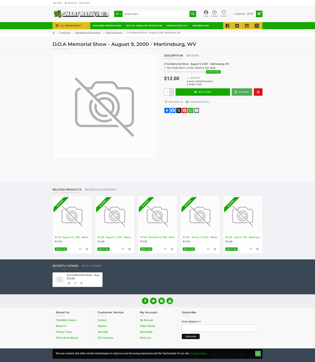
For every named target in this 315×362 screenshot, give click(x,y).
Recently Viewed (65, 265)
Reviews (192, 55)
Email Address (191, 322)
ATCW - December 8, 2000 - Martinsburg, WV (158, 237)
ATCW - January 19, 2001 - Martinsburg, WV (201, 237)
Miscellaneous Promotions (88, 32)
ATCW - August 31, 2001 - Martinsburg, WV (115, 237)
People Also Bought (101, 189)
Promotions (65, 32)
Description (173, 55)
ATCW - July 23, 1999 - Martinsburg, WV (243, 237)
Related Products (67, 189)
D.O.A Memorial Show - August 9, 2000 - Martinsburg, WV (84, 275)
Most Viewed (92, 265)
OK (258, 353)
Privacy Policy (198, 353)
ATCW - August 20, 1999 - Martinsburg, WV (73, 237)
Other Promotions (114, 32)
